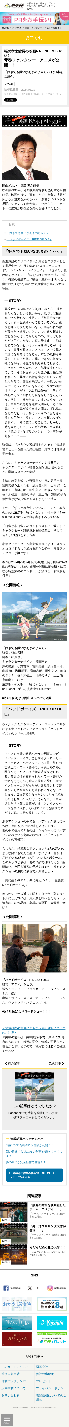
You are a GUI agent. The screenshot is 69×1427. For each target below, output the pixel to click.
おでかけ (16, 28)
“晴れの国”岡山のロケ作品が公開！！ (30, 1145)
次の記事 (55, 1063)
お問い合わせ (11, 1395)
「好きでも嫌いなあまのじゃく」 (28, 233)
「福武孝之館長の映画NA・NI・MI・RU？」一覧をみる (32, 1175)
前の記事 (14, 1063)
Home (5, 28)
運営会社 (42, 1367)
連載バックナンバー (15, 1381)
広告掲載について (14, 1388)
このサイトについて (15, 1367)
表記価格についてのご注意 (51, 1397)
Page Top (33, 1356)
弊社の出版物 (45, 1374)
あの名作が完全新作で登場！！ (26, 1162)
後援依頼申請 (11, 1374)
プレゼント (43, 1381)
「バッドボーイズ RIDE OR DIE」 (29, 239)
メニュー (7, 1423)
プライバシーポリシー (51, 1388)
